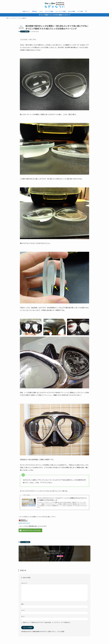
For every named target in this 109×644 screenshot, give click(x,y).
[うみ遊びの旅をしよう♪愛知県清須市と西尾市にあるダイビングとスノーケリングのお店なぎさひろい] (54, 5)
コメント (24, 583)
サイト (22, 616)
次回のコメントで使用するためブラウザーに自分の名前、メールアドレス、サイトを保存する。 (47, 622)
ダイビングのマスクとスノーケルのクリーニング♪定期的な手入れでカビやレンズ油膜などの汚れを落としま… (62, 499)
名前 (22, 604)
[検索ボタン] (86, 11)
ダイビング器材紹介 (25, 31)
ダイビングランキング (24, 523)
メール (22, 610)
